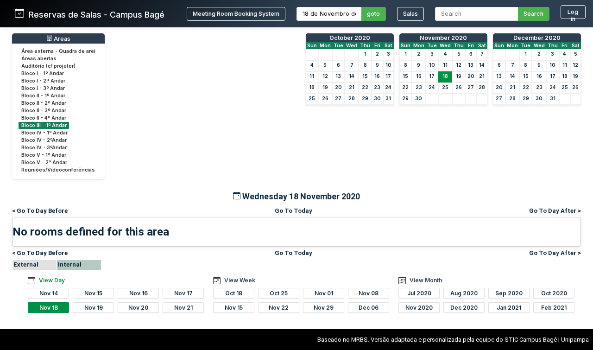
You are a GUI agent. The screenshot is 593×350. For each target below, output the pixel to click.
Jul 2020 (419, 293)
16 (377, 76)
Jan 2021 (509, 307)
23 (377, 87)
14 (351, 76)
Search (533, 13)
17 (388, 76)
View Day (52, 280)
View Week (239, 280)
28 (351, 98)
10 (388, 65)
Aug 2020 (464, 293)
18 (312, 87)
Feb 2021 (554, 307)
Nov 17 (183, 293)
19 (325, 87)
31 (388, 98)
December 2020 (537, 37)
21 (351, 87)
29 (365, 98)
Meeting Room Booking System (236, 13)
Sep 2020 (509, 293)
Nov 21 (183, 307)
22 (365, 87)
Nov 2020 (419, 307)
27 (338, 98)
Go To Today (293, 210)
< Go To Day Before (40, 210)
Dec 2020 (464, 307)
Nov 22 (279, 307)
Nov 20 (138, 307)
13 (338, 76)
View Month (426, 280)
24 (388, 87)
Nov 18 (48, 307)
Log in (573, 13)
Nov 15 (93, 293)
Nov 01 (324, 293)
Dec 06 (369, 307)
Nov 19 (93, 307)
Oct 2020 (554, 293)
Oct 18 (233, 293)
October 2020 (349, 37)
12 (325, 76)
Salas (410, 13)
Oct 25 (279, 293)
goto (373, 13)
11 (311, 76)
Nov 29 (324, 307)
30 (377, 98)
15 (365, 76)
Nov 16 (138, 293)
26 (325, 98)
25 (312, 98)
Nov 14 (48, 293)
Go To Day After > (555, 210)
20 (338, 87)
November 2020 (443, 37)
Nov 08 (369, 293)
